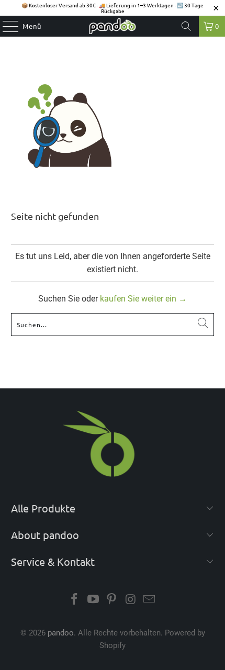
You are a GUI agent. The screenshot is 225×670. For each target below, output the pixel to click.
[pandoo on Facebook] (75, 600)
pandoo (61, 633)
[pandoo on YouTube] (93, 600)
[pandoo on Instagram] (131, 600)
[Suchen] (186, 26)
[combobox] (113, 324)
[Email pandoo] (150, 600)
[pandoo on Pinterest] (112, 600)
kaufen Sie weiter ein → (143, 299)
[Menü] (5, 26)
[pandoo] (113, 26)
